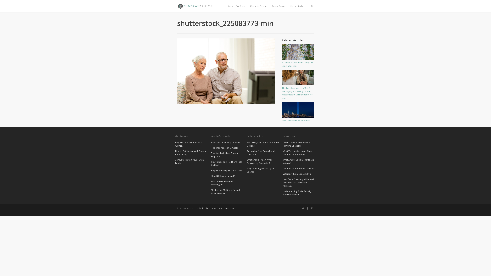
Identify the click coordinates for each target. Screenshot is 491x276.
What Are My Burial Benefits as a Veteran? (298, 161)
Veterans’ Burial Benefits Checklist (299, 168)
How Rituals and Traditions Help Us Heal (226, 163)
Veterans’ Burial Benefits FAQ (297, 173)
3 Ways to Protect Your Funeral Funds (190, 161)
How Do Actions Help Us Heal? (225, 142)
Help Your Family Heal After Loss (226, 170)
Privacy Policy (217, 208)
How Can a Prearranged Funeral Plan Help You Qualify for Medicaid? (298, 182)
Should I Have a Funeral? (223, 176)
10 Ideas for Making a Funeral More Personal (225, 192)
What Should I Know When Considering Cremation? (259, 161)
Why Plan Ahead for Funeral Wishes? (188, 144)
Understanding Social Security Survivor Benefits (297, 193)
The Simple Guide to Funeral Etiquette (224, 155)
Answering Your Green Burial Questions (261, 153)
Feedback (199, 208)
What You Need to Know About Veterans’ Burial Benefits (298, 153)
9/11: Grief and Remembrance (296, 120)
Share (208, 208)
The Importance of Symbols (224, 147)
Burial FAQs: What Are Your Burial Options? (263, 144)
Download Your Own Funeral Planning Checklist (296, 144)
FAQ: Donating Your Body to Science (260, 170)
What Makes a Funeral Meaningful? (222, 183)
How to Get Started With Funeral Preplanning (190, 153)
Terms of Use (229, 208)
